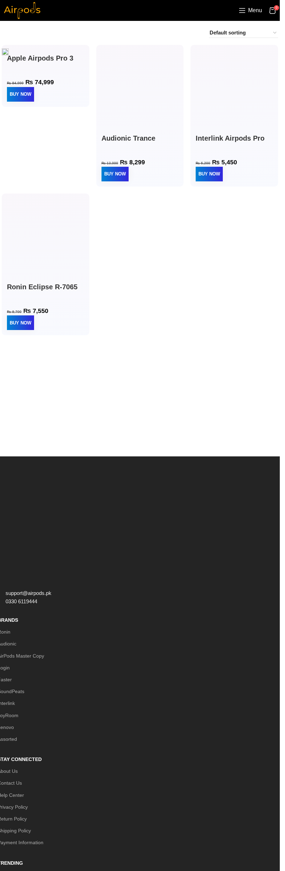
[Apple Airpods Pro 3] (5, 51)
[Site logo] (22, 10)
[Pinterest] (43, 578)
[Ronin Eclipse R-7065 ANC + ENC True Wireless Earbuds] (45, 240)
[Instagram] (25, 578)
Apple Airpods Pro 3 (40, 58)
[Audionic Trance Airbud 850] (140, 91)
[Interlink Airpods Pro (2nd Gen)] (234, 91)
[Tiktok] (62, 578)
